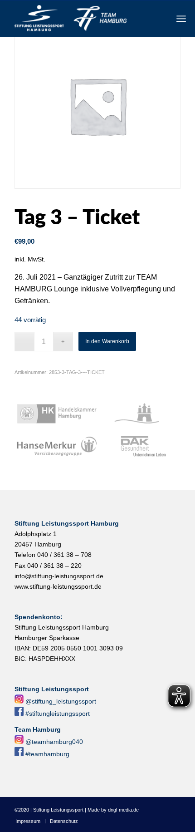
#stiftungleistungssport (57, 713)
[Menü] (181, 19)
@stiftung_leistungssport (60, 701)
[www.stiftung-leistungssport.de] (81, 18)
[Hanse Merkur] (57, 446)
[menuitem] (181, 19)
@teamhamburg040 (54, 741)
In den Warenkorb (107, 341)
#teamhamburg (47, 754)
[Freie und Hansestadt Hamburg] (139, 414)
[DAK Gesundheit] (139, 446)
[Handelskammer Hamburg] (57, 414)
